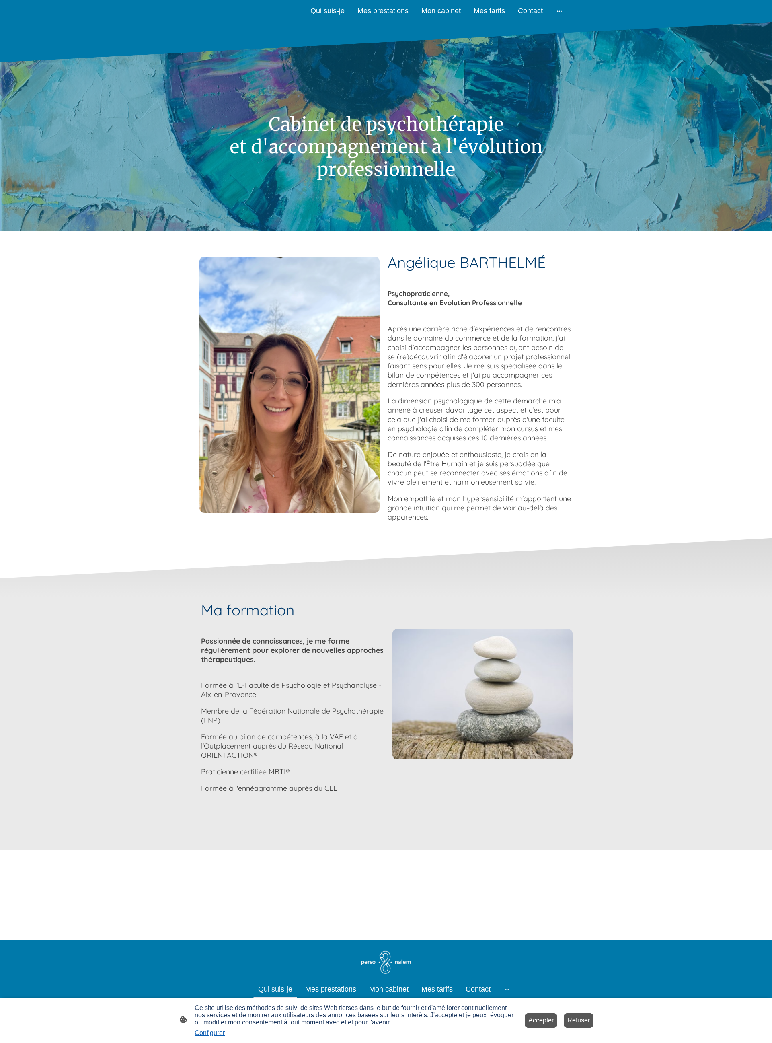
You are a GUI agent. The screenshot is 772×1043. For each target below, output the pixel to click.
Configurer (210, 1032)
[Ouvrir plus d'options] (559, 11)
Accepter (541, 1020)
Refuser (578, 1020)
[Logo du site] (386, 962)
